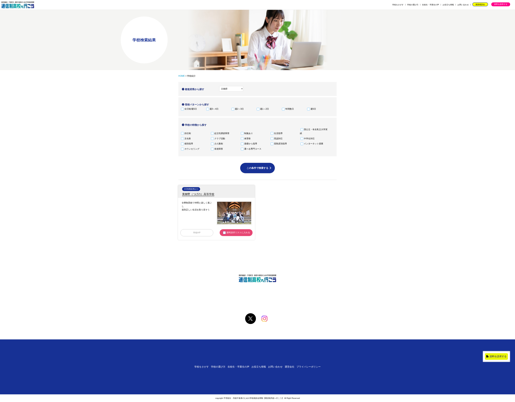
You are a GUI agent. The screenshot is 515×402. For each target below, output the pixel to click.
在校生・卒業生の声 (430, 5)
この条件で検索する (257, 168)
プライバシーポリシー (309, 366)
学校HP (197, 232)
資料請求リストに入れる (238, 232)
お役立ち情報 (448, 5)
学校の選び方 (412, 5)
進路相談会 (480, 4)
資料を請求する (500, 4)
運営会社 (289, 366)
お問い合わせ (463, 5)
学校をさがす (398, 5)
